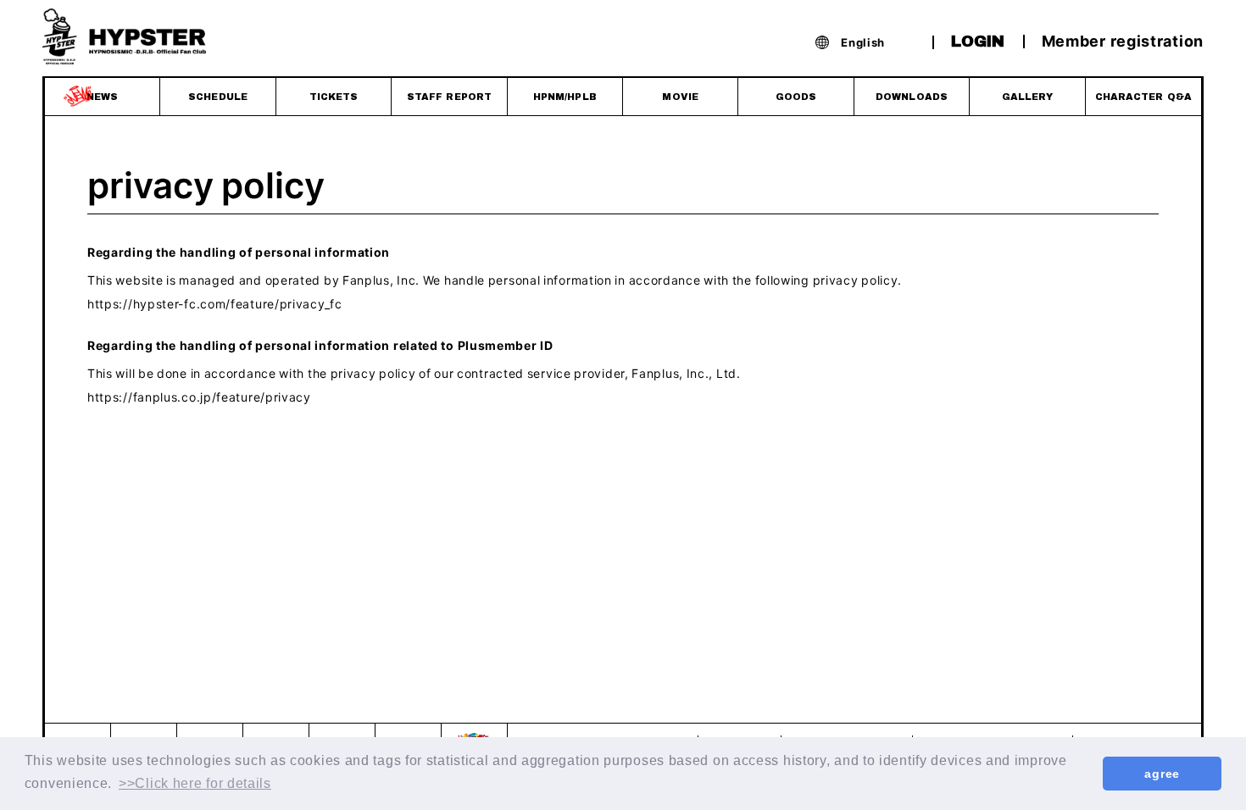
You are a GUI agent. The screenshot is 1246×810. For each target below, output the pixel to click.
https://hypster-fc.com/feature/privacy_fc (214, 303)
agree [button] (1162, 773)
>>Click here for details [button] (195, 783)
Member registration (1123, 40)
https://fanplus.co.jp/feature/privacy (199, 396)
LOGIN (977, 41)
